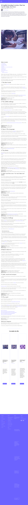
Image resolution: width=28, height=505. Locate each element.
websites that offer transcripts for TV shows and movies (14, 122)
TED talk (15, 282)
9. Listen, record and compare (4, 70)
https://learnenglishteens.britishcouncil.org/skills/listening (8, 312)
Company (2, 415)
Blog (8, 427)
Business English (10, 424)
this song (5, 220)
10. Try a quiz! (2, 71)
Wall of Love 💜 (3, 421)
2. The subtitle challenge (3, 64)
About (2, 420)
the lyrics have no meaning (19, 220)
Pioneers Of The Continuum (10, 420)
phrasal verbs (13, 93)
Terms (2, 427)
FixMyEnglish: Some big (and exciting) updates (17, 418)
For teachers (3, 423)
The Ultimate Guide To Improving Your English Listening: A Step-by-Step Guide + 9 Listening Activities (17, 458)
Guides (15, 415)
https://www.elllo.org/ (4, 310)
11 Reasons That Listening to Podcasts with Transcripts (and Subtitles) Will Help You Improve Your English (16, 443)
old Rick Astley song (11, 228)
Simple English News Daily (10, 148)
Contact (21, 415)
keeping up (24, 260)
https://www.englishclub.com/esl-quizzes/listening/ (8, 313)
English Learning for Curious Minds (10, 418)
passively (7, 84)
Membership (9, 421)
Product (8, 415)
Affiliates (2, 424)
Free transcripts (10, 423)
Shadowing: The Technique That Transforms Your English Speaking (16, 472)
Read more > (4, 383)
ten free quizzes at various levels (15, 301)
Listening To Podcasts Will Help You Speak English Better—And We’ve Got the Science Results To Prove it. (17, 485)
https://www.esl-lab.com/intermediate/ (6, 314)
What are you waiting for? (5, 72)
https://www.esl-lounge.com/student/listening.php (7, 311)
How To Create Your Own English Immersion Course (17, 499)
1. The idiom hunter (3, 63)
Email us (22, 417)
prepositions (2, 153)
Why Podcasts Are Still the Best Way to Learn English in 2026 (17, 430)
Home (2, 417)
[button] (26, 1)
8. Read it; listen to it (3, 69)
